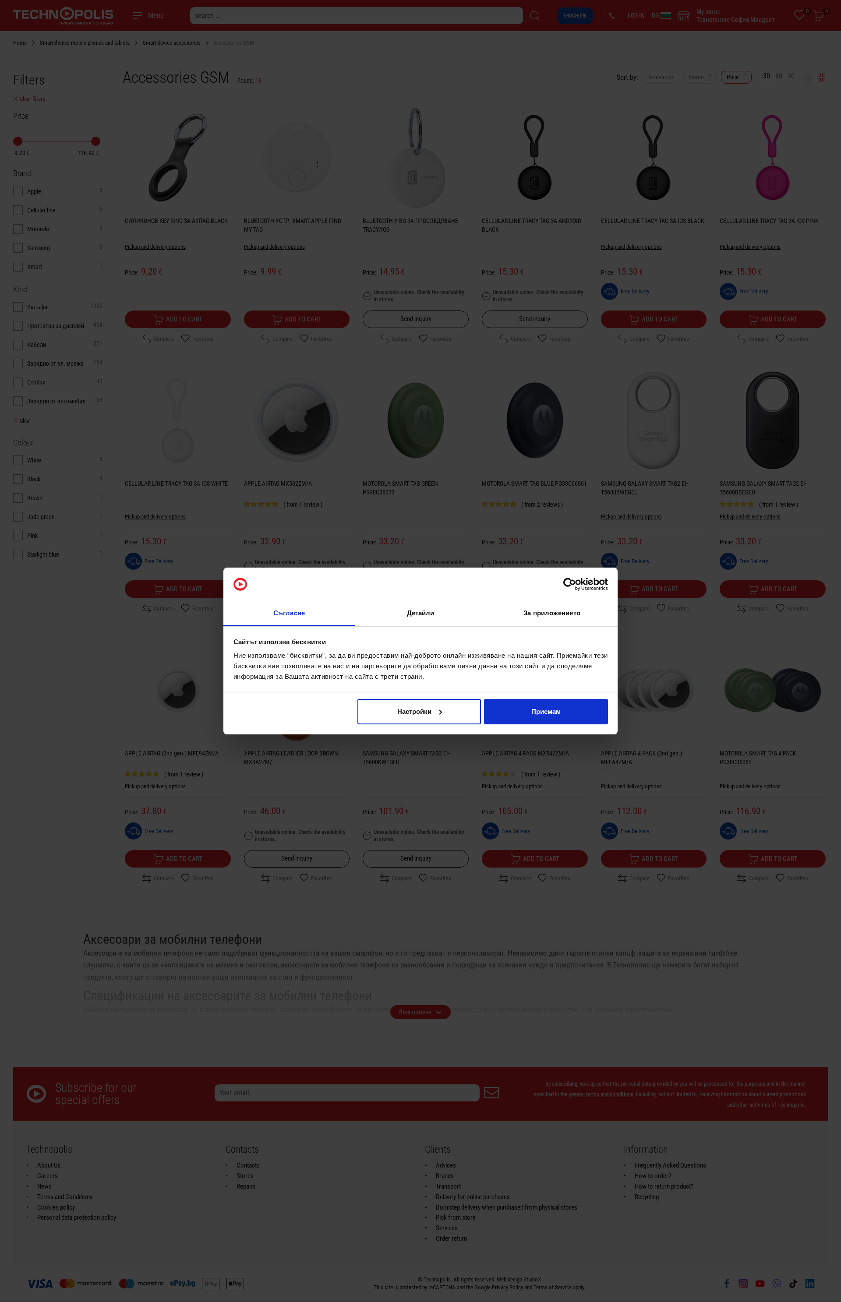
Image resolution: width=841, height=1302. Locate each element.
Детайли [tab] (421, 613)
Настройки (414, 711)
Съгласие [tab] (289, 613)
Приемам (546, 711)
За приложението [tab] (551, 613)
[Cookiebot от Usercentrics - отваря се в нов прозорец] (569, 584)
